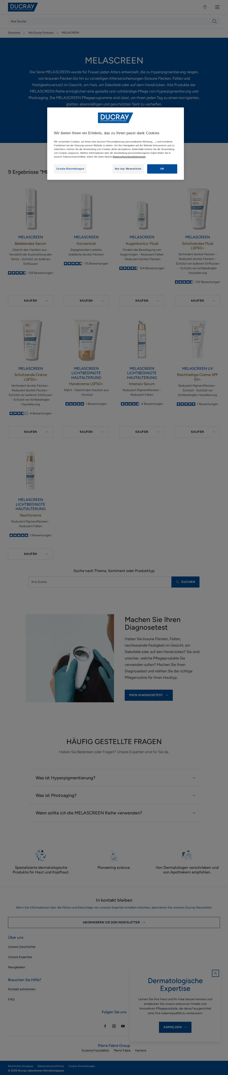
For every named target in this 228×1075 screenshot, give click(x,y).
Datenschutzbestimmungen (129, 156)
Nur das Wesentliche (128, 168)
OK (162, 168)
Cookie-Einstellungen (70, 168)
